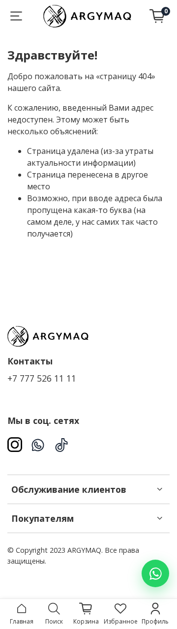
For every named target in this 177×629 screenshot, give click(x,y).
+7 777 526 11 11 (41, 378)
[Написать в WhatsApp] (155, 573)
